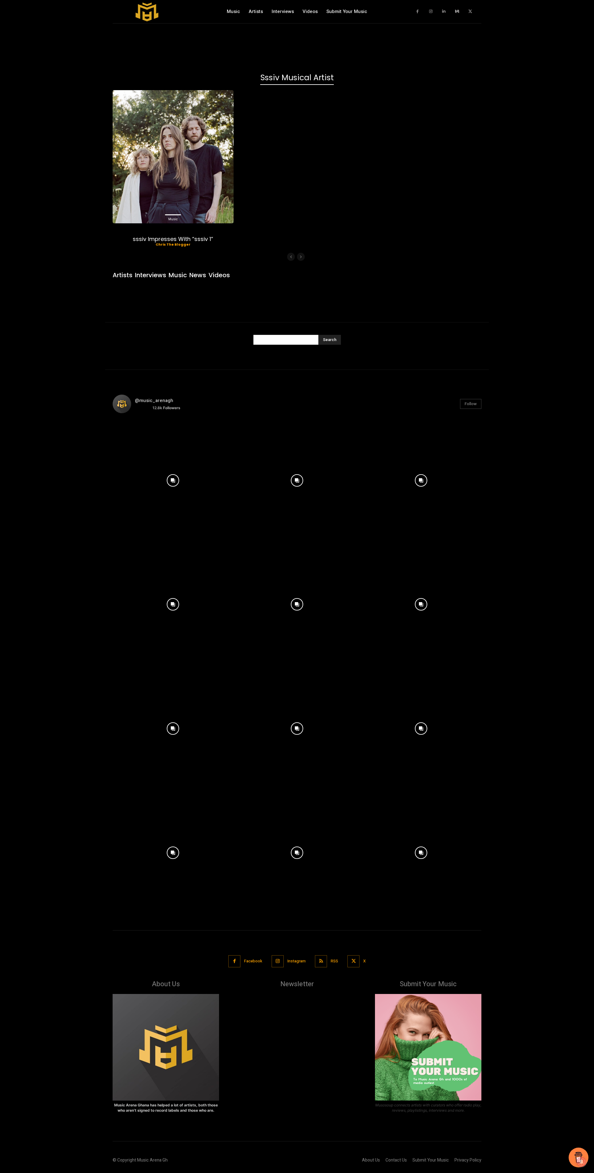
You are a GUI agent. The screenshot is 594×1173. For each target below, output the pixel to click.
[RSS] (321, 961)
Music (173, 219)
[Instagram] (431, 12)
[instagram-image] (173, 478)
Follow (471, 404)
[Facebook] (418, 12)
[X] (470, 12)
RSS (334, 961)
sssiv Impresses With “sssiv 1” (173, 239)
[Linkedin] (444, 12)
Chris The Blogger (173, 244)
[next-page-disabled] (301, 257)
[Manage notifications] (581, 1162)
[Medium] (457, 12)
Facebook (253, 961)
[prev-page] (291, 257)
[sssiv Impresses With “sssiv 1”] (173, 156)
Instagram (296, 961)
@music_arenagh (154, 400)
